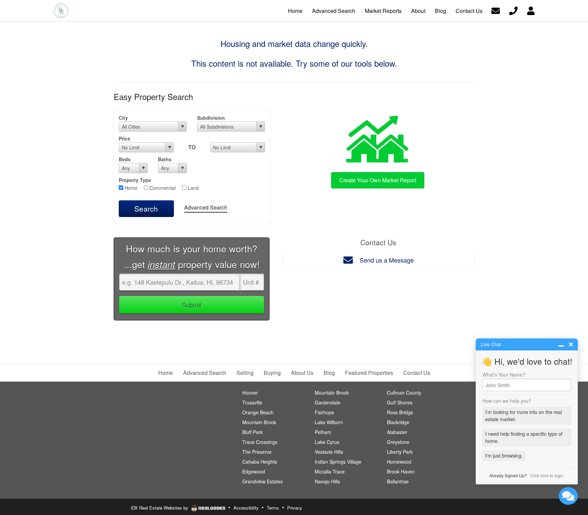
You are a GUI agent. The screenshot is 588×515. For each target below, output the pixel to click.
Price (124, 138)
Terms (273, 507)
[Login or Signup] (531, 10)
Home (130, 187)
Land (192, 187)
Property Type (135, 180)
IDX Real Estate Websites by (160, 507)
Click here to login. (547, 475)
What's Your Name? (504, 374)
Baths (165, 159)
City (123, 117)
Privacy (294, 507)
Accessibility (246, 507)
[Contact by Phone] (513, 10)
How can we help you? (507, 400)
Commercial (162, 187)
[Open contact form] (495, 10)
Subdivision (211, 117)
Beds (125, 159)
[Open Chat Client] (568, 496)
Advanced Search (205, 207)
